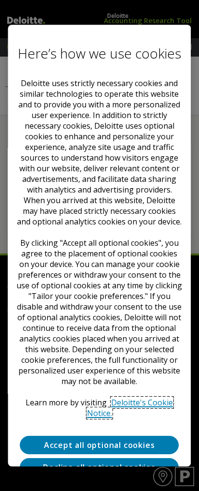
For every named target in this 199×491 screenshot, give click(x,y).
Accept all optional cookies (99, 445)
